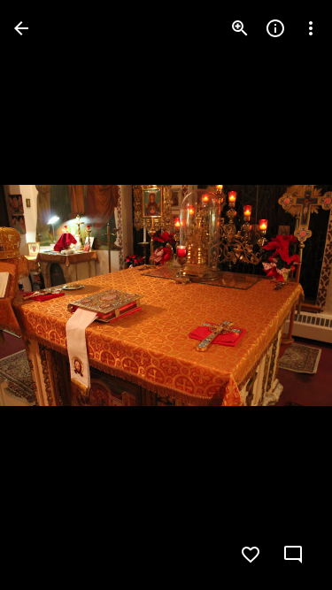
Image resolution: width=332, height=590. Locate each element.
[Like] (250, 554)
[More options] (310, 28)
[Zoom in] (240, 28)
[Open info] (275, 28)
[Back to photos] (21, 28)
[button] (282, 295)
